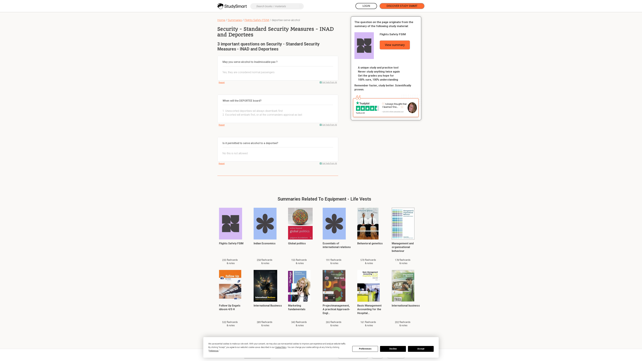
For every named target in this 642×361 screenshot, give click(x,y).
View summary (395, 45)
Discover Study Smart (402, 6)
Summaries (235, 20)
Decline (393, 349)
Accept (420, 349)
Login (366, 6)
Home (221, 20)
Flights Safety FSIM (256, 20)
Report (222, 82)
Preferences (365, 349)
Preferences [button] (214, 351)
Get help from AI (329, 82)
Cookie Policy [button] (280, 347)
